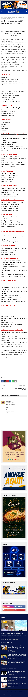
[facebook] (19, 606)
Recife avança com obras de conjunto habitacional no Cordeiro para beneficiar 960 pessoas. (13, 635)
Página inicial (4, 17)
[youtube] (8, 610)
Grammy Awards (11, 17)
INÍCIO (6, 691)
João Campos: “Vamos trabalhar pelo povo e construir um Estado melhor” (16, 662)
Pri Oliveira (8, 401)
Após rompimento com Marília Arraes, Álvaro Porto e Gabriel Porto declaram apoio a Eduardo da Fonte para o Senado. (16, 648)
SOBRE (10, 691)
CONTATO (21, 691)
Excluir (12, 412)
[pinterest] (19, 610)
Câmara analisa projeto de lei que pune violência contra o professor (16, 678)
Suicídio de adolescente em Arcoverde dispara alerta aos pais (16, 672)
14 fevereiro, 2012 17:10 (11, 402)
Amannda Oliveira (6, 25)
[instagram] (8, 606)
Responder (8, 412)
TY (19, 695)
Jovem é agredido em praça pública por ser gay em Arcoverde (17, 684)
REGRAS (16, 691)
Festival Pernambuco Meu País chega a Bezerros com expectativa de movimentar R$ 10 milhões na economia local (17, 656)
